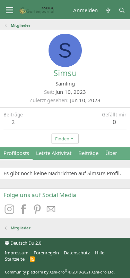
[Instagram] (10, 211)
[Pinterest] (38, 211)
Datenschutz (77, 253)
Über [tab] (111, 152)
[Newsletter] (51, 211)
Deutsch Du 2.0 (25, 243)
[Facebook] (24, 211)
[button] (9, 10)
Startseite (15, 259)
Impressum (16, 253)
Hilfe (99, 253)
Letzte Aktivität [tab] (53, 152)
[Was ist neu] (108, 10)
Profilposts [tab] (16, 152)
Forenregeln (46, 253)
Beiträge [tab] (88, 152)
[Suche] (122, 10)
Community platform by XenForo (60, 272)
